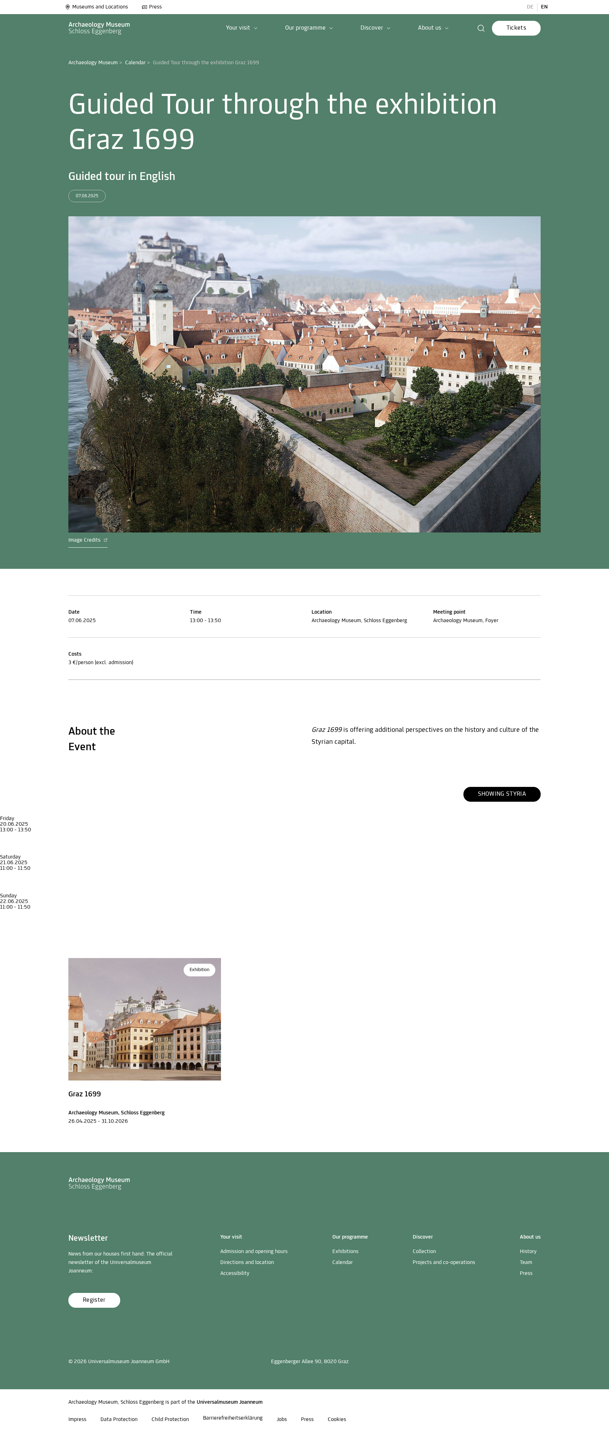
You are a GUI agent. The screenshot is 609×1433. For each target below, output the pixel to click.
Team (526, 1262)
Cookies (337, 1419)
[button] (242, 28)
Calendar (135, 63)
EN (544, 7)
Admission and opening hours (254, 1251)
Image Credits (85, 540)
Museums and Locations (100, 7)
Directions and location (247, 1262)
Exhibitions (345, 1251)
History (528, 1251)
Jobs (282, 1419)
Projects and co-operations (444, 1262)
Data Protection (118, 1419)
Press (155, 7)
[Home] (99, 28)
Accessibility (235, 1273)
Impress (77, 1419)
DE (530, 7)
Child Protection (170, 1419)
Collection (424, 1251)
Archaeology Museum (93, 63)
